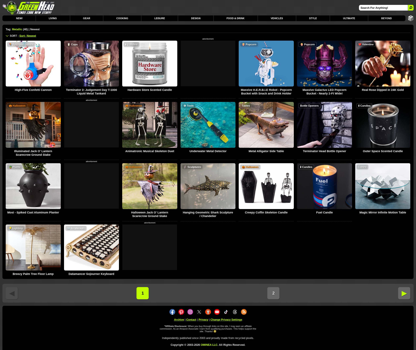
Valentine (366, 44)
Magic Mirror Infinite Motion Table (382, 212)
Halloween (17, 105)
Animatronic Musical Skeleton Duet (149, 151)
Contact (191, 319)
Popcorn (249, 44)
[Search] (411, 8)
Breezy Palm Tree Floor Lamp (33, 274)
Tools (189, 105)
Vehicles (277, 18)
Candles (131, 44)
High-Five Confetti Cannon (33, 90)
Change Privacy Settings (226, 319)
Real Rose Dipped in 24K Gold (383, 90)
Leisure (159, 18)
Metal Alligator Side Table (266, 151)
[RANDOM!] (411, 18)
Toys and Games (21, 44)
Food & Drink (236, 18)
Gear (86, 18)
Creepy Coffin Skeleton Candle (266, 212)
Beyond (386, 18)
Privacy (203, 319)
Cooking (122, 18)
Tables (246, 105)
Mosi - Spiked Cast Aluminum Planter (33, 212)
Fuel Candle (324, 212)
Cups (72, 44)
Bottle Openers (309, 105)
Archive (179, 319)
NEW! (19, 18)
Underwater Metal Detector (208, 151)
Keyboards (76, 228)
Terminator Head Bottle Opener (324, 151)
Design (196, 18)
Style (313, 18)
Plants (14, 167)
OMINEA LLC (209, 344)
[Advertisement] (208, 63)
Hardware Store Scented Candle (150, 90)
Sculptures (192, 167)
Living (53, 18)
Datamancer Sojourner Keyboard (91, 274)
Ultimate (349, 18)
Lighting (16, 228)
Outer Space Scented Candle (383, 151)
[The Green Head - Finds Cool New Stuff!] (28, 7)
